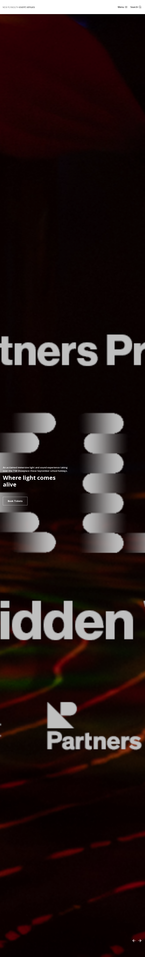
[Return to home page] (19, 7)
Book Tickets (15, 501)
